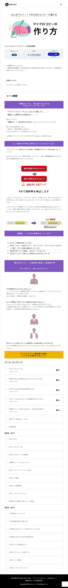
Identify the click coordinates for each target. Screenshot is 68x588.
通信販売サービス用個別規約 (34, 580)
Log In (54, 56)
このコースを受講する (54, 54)
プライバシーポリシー (39, 578)
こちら (20, 65)
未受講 (14, 54)
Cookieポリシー (52, 578)
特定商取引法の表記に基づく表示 (21, 578)
